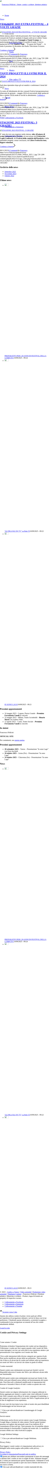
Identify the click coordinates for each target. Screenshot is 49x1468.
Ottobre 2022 (9, 176)
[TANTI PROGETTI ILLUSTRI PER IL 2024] (17, 81)
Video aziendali (25, 1292)
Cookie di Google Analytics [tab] (10, 1388)
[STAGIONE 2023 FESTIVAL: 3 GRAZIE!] (17, 130)
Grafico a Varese (13, 1292)
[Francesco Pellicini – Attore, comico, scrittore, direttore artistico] (23, 4)
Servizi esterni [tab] (5, 1416)
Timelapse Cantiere (14, 1294)
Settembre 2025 (10, 172)
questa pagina (19, 740)
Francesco (23, 54)
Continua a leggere (7, 50)
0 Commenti (13, 54)
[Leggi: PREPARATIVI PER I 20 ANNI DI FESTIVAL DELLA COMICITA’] (7, 185)
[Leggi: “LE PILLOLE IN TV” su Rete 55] (7, 361)
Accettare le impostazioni (9, 1454)
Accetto (7, 1328)
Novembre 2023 (10, 174)
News (2, 19)
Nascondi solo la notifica (27, 1454)
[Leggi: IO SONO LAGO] (7, 534)
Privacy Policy (5, 1452)
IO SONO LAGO (11, 704)
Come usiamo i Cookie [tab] (8, 1342)
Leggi (2, 1328)
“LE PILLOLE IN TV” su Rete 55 (17, 531)
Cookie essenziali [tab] (6, 1366)
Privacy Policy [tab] (5, 1442)
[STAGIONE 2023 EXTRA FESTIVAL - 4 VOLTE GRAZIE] (23, 32)
